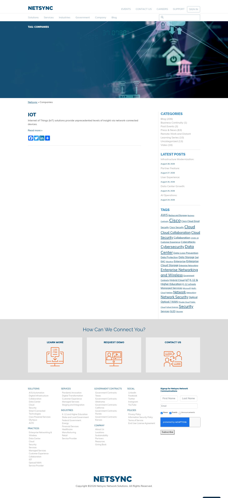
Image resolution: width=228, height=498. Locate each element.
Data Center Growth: (173, 186)
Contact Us (144, 9)
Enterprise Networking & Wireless (40, 434)
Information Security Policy (140, 417)
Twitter (131, 399)
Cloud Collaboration (176, 232)
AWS (164, 215)
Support (179, 9)
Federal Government (71, 420)
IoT (187, 280)
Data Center (34, 402)
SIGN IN (193, 9)
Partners (99, 439)
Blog (114, 17)
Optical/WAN (35, 463)
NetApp (169, 293)
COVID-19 (195, 238)
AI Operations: (169, 195)
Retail (64, 436)
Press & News (169, 130)
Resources (100, 442)
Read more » (35, 130)
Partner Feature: (170, 168)
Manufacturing (69, 433)
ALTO (31, 423)
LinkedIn (132, 393)
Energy (65, 423)
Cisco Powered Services (39, 417)
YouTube (132, 405)
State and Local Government (75, 417)
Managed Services (171, 288)
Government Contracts (108, 389)
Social (131, 389)
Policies (131, 410)
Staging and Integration (73, 405)
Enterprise (180, 261)
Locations (99, 433)
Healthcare (67, 429)
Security (186, 307)
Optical (193, 297)
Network (179, 292)
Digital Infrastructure (38, 396)
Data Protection (169, 257)
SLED (173, 311)
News (165, 412)
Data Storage (186, 257)
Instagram (133, 402)
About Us (99, 429)
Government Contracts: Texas (106, 394)
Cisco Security (177, 228)
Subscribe (167, 432)
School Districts (172, 307)
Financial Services (70, 427)
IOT (32, 114)
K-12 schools (189, 284)
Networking (191, 293)
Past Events (167, 126)
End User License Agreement (141, 423)
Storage (179, 312)
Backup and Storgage (177, 216)
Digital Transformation (72, 396)
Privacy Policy (134, 414)
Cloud (189, 227)
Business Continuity (172, 123)
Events (126, 9)
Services (49, 17)
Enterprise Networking (188, 266)
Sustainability (101, 436)
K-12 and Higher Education (75, 414)
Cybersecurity (172, 247)
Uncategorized (169, 141)
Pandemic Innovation (72, 393)
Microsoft (187, 288)
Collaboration (182, 238)
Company (100, 17)
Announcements (188, 412)
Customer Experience (170, 242)
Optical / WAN (169, 302)
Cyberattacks (188, 242)
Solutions (33, 17)
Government (83, 17)
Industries (64, 17)
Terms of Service (135, 420)
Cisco (175, 221)
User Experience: (170, 177)
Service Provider (36, 466)
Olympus (33, 420)
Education (169, 262)
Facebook (132, 396)
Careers (162, 9)
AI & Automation (36, 393)
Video (164, 145)
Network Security (174, 297)
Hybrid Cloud (177, 280)
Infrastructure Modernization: (177, 159)
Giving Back (100, 445)
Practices (33, 429)
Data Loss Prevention (185, 253)
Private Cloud (184, 302)
